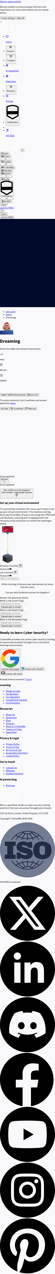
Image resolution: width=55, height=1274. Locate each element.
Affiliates (10, 770)
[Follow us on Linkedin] (27, 995)
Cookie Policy (12, 755)
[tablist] (27, 408)
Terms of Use (12, 747)
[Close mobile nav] (22, 150)
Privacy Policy (13, 744)
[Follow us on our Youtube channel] (27, 1161)
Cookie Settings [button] (8, 18)
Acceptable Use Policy (17, 752)
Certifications (13, 702)
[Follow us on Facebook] (27, 1105)
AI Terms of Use (14, 750)
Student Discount (14, 773)
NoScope (10, 785)
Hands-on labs (13, 691)
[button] (16, 394)
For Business (12, 694)
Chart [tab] (5, 409)
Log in (29, 679)
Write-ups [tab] (31, 409)
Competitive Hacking (16, 699)
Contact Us (11, 767)
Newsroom (11, 717)
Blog (8, 720)
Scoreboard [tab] (18, 409)
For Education (13, 696)
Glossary (10, 723)
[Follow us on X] (27, 939)
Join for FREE (7, 207)
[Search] (2, 210)
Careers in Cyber (14, 729)
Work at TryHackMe (15, 726)
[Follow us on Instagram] (27, 1216)
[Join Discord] (27, 1051)
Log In (3, 205)
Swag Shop (11, 732)
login (13, 403)
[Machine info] (20, 566)
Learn (9, 314)
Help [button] (3, 395)
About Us (10, 714)
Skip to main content (10, 1)
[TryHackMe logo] (8, 31)
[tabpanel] (27, 444)
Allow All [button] (20, 18)
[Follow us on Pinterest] (27, 1272)
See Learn (11, 311)
